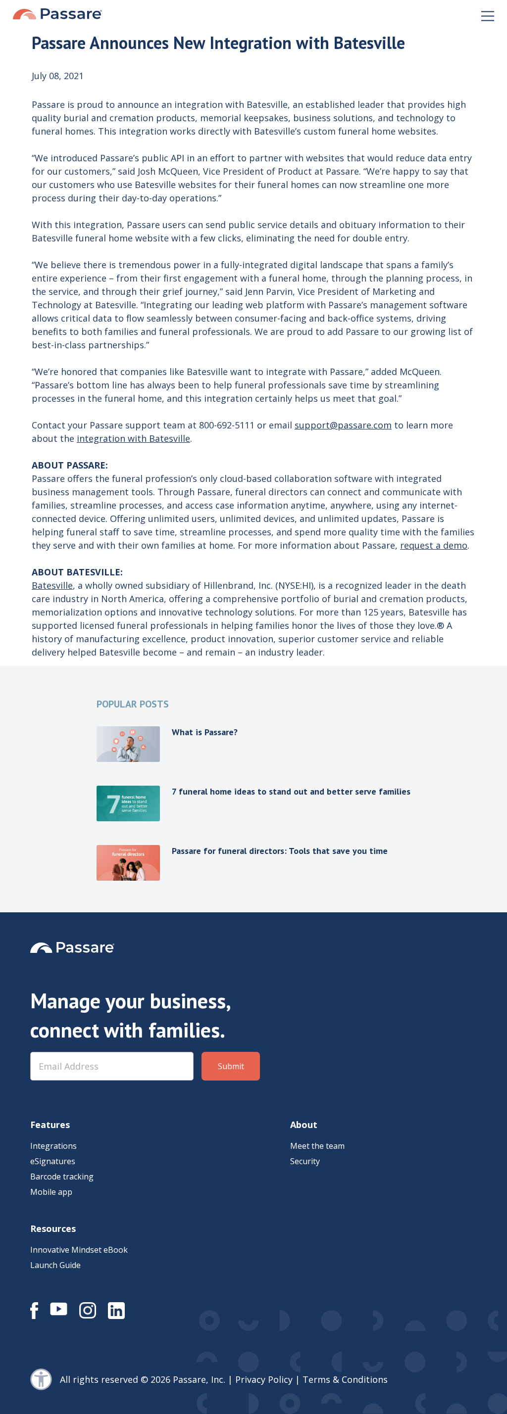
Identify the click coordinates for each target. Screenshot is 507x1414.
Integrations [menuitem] (53, 1145)
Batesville (52, 585)
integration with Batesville (133, 438)
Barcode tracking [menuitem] (62, 1176)
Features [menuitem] (50, 1125)
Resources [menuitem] (53, 1228)
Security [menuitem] (305, 1161)
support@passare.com (343, 425)
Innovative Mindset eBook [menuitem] (79, 1249)
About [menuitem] (303, 1125)
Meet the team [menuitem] (317, 1145)
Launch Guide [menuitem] (55, 1265)
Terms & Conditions (345, 1379)
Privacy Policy (264, 1379)
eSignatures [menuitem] (52, 1161)
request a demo (433, 545)
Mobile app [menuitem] (51, 1191)
